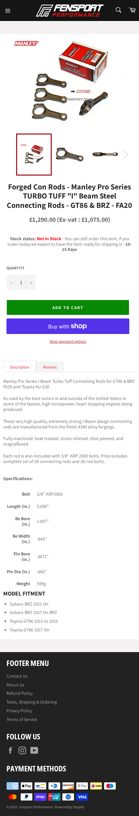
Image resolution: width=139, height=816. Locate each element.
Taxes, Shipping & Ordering (31, 702)
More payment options (68, 341)
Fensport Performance (36, 807)
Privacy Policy (19, 711)
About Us (15, 685)
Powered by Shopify (69, 807)
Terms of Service (21, 719)
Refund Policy (19, 693)
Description (19, 367)
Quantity (15, 268)
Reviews (50, 367)
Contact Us (16, 676)
